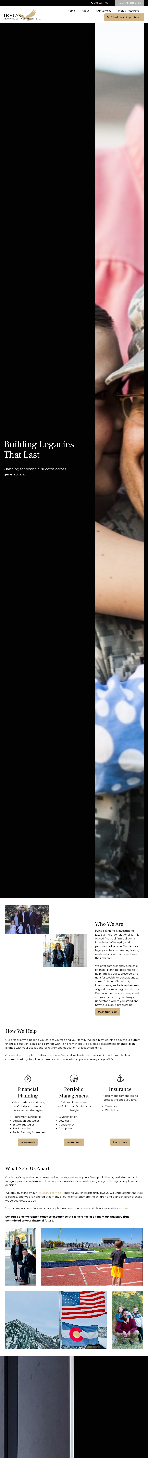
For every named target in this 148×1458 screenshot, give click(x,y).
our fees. (124, 1208)
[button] (71, 10)
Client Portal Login (131, 3)
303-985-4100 (101, 3)
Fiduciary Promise (49, 1192)
